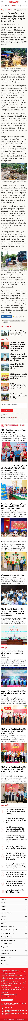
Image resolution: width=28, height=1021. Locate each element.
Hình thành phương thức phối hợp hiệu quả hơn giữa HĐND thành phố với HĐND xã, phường (14, 506)
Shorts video (5, 964)
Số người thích (14, 417)
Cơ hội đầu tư (5, 953)
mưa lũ (5, 322)
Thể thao (3, 920)
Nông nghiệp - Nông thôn (8, 950)
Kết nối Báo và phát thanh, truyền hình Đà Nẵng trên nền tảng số (13, 1004)
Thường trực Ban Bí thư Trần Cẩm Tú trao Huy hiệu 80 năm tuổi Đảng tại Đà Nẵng (13, 731)
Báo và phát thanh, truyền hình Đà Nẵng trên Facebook (16, 1011)
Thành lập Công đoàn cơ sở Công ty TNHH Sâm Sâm (13, 431)
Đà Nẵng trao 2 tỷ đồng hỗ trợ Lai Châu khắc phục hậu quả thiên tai (18, 386)
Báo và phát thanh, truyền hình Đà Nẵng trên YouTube (16, 1014)
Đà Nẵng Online (8, 1007)
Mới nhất (7, 5)
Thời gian (8, 417)
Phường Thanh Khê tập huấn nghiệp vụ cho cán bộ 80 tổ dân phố (16, 820)
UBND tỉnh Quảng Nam (15, 320)
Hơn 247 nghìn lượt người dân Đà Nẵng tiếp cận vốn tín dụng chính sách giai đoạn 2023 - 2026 (16, 866)
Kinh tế (25, 5)
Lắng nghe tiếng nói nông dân (12, 575)
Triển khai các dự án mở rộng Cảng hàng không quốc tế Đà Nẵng (12, 653)
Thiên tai (6, 320)
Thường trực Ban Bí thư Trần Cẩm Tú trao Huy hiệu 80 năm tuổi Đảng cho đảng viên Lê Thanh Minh (13, 770)
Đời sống (3, 916)
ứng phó (23, 320)
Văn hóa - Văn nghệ (6, 913)
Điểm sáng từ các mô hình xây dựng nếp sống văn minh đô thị (16, 847)
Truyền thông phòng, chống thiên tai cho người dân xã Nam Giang (18, 333)
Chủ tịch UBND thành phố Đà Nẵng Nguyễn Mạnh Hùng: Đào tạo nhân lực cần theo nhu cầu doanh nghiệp (12, 612)
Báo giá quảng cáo (7, 999)
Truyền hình (4, 947)
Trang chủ (3, 10)
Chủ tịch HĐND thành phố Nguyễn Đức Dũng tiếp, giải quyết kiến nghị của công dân (15, 829)
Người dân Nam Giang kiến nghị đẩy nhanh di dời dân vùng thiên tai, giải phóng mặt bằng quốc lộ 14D (17, 346)
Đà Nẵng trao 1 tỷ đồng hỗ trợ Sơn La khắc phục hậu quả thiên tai (18, 376)
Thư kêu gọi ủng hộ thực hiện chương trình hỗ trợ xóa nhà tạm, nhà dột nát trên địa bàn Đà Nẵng (16, 839)
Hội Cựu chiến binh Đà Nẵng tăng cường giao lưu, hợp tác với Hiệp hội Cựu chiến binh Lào (16, 874)
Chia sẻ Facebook (7, 316)
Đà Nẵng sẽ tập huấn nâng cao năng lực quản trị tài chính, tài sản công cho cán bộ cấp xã (15, 883)
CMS (11, 1019)
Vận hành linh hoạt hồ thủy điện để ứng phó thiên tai (17, 366)
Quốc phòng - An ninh (7, 933)
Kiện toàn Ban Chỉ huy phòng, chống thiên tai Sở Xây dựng (18, 396)
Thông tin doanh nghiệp (8, 940)
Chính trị (14, 5)
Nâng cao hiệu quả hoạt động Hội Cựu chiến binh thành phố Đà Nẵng (15, 811)
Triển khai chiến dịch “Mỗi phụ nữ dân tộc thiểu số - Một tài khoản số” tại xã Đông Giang (14, 468)
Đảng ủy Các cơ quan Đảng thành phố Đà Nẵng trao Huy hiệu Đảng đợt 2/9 (13, 693)
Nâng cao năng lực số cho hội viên (13, 542)
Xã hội (19, 5)
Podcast (3, 960)
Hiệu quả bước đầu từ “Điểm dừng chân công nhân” (15, 891)
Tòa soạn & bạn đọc (7, 937)
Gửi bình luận (7, 410)
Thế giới (3, 923)
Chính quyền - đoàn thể (19, 10)
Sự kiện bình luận (6, 957)
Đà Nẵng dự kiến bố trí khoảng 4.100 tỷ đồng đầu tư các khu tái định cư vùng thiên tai (18, 357)
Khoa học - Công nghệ (7, 926)
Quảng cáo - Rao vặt (7, 943)
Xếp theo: (3, 417)
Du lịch (3, 909)
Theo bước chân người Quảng (9, 930)
